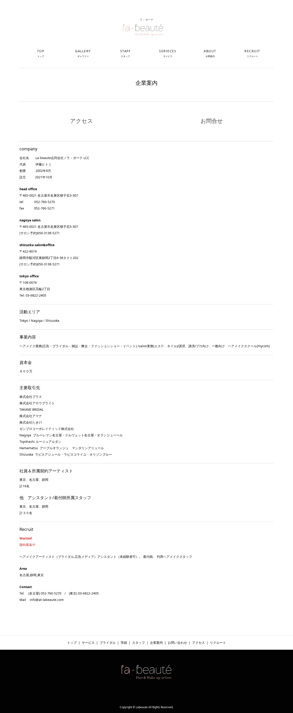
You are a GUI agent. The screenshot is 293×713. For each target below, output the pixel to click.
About (210, 53)
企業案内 (156, 642)
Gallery (83, 53)
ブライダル (108, 642)
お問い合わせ (177, 642)
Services (167, 53)
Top (40, 53)
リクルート (218, 642)
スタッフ (138, 642)
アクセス (81, 120)
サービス (88, 642)
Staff (125, 53)
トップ (72, 642)
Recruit (252, 53)
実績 (124, 642)
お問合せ (212, 120)
